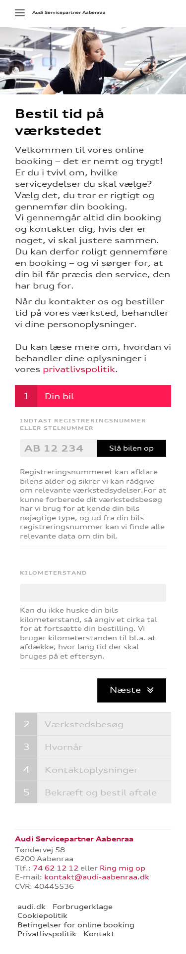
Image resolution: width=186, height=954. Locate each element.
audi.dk (31, 907)
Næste (126, 690)
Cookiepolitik (42, 915)
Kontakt (99, 934)
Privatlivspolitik (46, 934)
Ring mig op (122, 868)
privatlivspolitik (79, 369)
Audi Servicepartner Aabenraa (69, 12)
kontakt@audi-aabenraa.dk (96, 877)
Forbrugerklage (83, 907)
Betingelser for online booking (75, 925)
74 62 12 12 (55, 868)
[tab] (93, 396)
